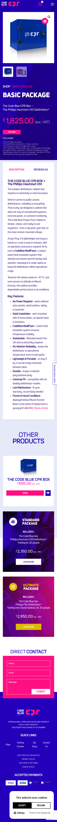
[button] (49, 17)
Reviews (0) (41, 169)
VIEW (25, 493)
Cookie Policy (28, 767)
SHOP (6, 86)
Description (16, 169)
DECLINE (41, 805)
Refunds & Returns (28, 763)
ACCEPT (22, 805)
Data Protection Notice (28, 755)
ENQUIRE (12, 132)
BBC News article (38, 408)
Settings (21, 813)
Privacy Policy (28, 759)
